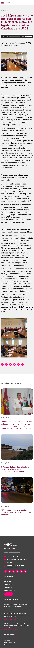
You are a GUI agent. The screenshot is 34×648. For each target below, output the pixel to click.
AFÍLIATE (9, 594)
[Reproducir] (3, 36)
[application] (17, 36)
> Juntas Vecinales (9, 590)
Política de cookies (9, 644)
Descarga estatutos (9, 634)
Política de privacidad (9, 642)
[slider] (29, 36)
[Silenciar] (26, 36)
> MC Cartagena (8, 584)
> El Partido (7, 581)
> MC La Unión (8, 587)
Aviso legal (7, 640)
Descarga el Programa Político (12, 552)
